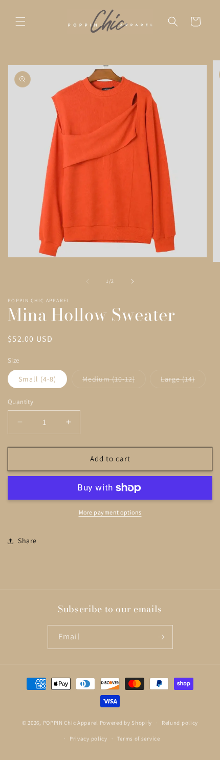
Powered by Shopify (126, 722)
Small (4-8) (37, 379)
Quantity (20, 401)
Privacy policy (88, 738)
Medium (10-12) (114, 381)
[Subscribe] (161, 637)
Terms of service (138, 738)
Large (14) (183, 381)
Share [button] (27, 540)
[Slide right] (132, 281)
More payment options (110, 512)
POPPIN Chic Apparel (70, 722)
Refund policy (180, 722)
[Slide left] (87, 281)
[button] (20, 21)
